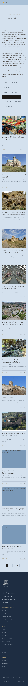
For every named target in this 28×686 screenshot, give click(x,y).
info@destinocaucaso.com (8, 599)
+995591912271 (8, 596)
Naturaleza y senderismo (12, 101)
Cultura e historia (11, 97)
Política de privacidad (7, 682)
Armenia (14, 82)
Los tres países (5, 622)
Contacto (4, 660)
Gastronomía (7, 106)
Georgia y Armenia (6, 616)
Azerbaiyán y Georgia (7, 619)
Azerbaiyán (7, 87)
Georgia (5, 82)
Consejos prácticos (10, 111)
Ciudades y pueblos (10, 92)
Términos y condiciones (20, 682)
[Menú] (11, 2)
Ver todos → (5, 652)
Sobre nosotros (5, 663)
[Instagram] (4, 667)
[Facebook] (2, 667)
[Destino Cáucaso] (6, 584)
